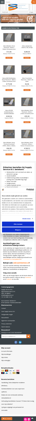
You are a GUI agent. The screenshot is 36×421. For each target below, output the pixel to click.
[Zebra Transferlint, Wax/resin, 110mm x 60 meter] (27, 69)
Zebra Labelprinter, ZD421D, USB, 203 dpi (27, 46)
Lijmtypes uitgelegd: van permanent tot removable (12, 408)
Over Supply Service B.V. (8, 311)
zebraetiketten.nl (21, 263)
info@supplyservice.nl (7, 295)
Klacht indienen (5, 327)
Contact (3, 308)
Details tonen (26, 218)
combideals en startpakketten (12, 259)
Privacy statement (6, 324)
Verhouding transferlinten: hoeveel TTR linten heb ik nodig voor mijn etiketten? (17, 402)
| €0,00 (8, 418)
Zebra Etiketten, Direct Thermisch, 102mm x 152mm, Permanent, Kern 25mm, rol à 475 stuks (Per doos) (27, 146)
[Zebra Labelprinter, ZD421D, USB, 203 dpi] (27, 37)
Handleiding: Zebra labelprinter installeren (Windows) (13, 384)
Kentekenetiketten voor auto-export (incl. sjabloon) (13, 390)
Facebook (28, 277)
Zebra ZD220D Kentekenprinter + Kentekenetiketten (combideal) (9, 113)
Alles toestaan (18, 224)
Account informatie (6, 351)
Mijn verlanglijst (5, 360)
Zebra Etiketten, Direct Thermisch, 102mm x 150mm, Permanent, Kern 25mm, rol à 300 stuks (9, 48)
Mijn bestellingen (6, 354)
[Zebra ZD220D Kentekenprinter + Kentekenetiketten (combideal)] (9, 102)
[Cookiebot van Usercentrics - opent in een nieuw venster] (26, 190)
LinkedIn (9, 279)
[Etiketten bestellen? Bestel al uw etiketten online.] (18, 5)
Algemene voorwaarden (8, 320)
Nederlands (5, 12)
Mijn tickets (4, 357)
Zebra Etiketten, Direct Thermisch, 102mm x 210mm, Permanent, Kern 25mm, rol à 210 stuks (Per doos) (27, 114)
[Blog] (18, 18)
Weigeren (18, 230)
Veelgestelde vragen (7, 314)
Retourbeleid (5, 317)
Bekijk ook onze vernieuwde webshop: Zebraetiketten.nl (12, 396)
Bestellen (9, 58)
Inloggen (31, 12)
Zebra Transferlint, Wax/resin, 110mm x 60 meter (27, 79)
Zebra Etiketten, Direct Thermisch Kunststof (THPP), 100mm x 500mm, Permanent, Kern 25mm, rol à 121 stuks (9, 146)
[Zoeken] (34, 2)
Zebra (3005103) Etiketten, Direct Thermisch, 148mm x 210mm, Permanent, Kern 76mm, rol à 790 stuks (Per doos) (9, 81)
